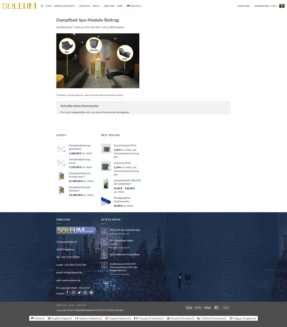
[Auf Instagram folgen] (73, 292)
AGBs (119, 6)
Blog (72, 305)
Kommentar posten (114, 95)
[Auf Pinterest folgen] (91, 292)
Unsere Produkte (64, 6)
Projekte (84, 6)
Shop (48, 6)
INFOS (96, 6)
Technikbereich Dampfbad (125, 254)
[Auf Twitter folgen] (79, 292)
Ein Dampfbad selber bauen (122, 242)
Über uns (109, 6)
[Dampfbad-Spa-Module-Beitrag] (97, 60)
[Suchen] (42, 6)
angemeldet (78, 112)
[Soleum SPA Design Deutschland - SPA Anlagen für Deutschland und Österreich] (19, 6)
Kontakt (82, 305)
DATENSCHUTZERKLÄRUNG (108, 310)
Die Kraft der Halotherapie (125, 229)
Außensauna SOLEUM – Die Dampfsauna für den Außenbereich (124, 267)
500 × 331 (101, 27)
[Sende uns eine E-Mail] (85, 292)
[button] (243, 6)
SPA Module (117, 27)
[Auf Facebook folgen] (67, 292)
